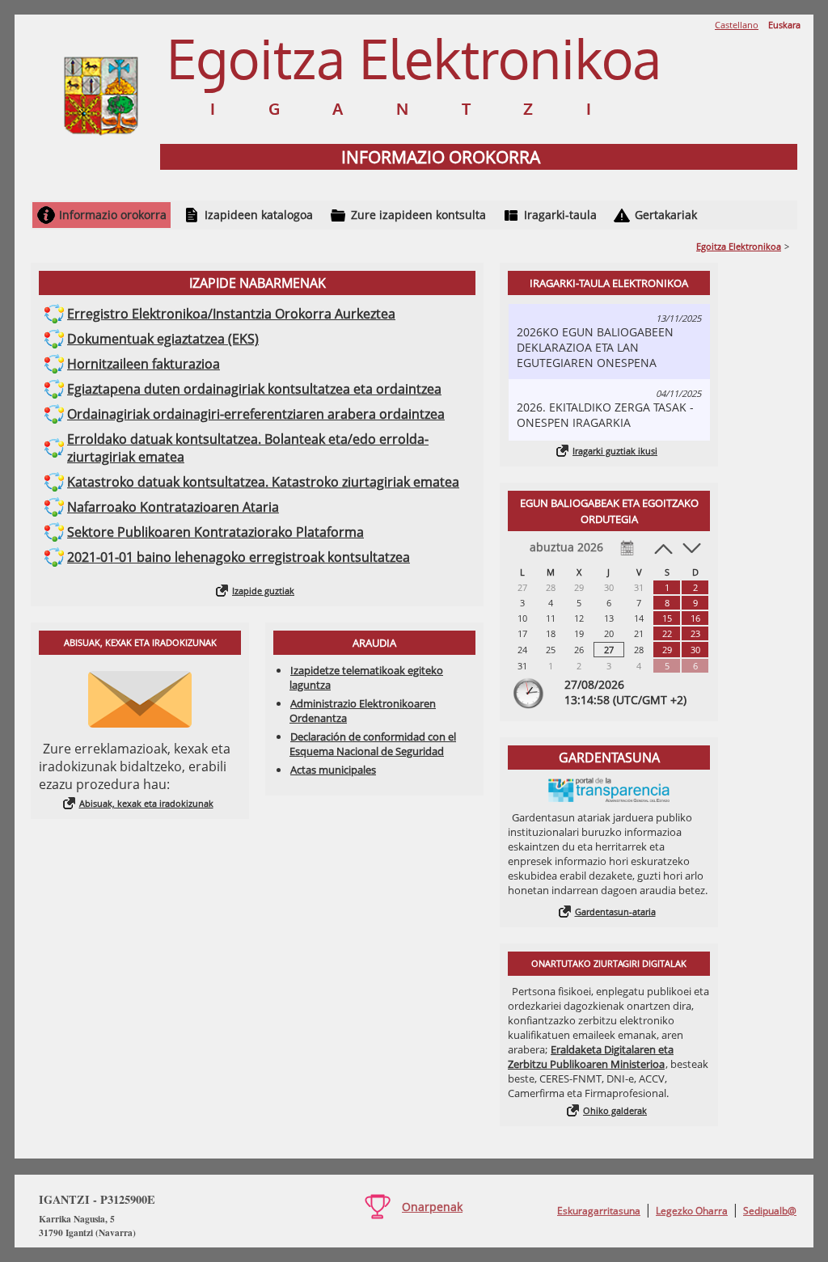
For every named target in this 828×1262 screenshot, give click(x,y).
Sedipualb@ (769, 1211)
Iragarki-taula (560, 214)
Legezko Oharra (692, 1211)
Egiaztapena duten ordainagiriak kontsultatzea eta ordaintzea (254, 389)
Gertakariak (666, 214)
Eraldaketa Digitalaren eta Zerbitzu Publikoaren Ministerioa (591, 1056)
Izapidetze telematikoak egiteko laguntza (366, 677)
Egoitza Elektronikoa (738, 246)
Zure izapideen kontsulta (418, 214)
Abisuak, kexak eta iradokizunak (146, 803)
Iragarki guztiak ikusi (614, 451)
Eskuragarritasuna (598, 1211)
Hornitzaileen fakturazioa (143, 364)
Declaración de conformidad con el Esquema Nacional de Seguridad (372, 743)
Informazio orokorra (113, 214)
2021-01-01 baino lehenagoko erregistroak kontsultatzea (238, 557)
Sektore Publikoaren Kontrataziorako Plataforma (215, 532)
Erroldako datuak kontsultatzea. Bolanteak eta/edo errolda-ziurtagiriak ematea (248, 448)
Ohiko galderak (615, 1110)
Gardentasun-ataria (615, 911)
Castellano (736, 25)
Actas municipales (333, 769)
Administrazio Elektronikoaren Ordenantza (362, 710)
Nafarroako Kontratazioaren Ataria (173, 507)
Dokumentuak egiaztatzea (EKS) (163, 339)
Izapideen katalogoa (259, 214)
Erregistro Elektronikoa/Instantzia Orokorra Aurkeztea (231, 314)
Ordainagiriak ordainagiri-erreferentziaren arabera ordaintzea (256, 414)
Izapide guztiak (263, 591)
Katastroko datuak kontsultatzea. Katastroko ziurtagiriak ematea (263, 482)
